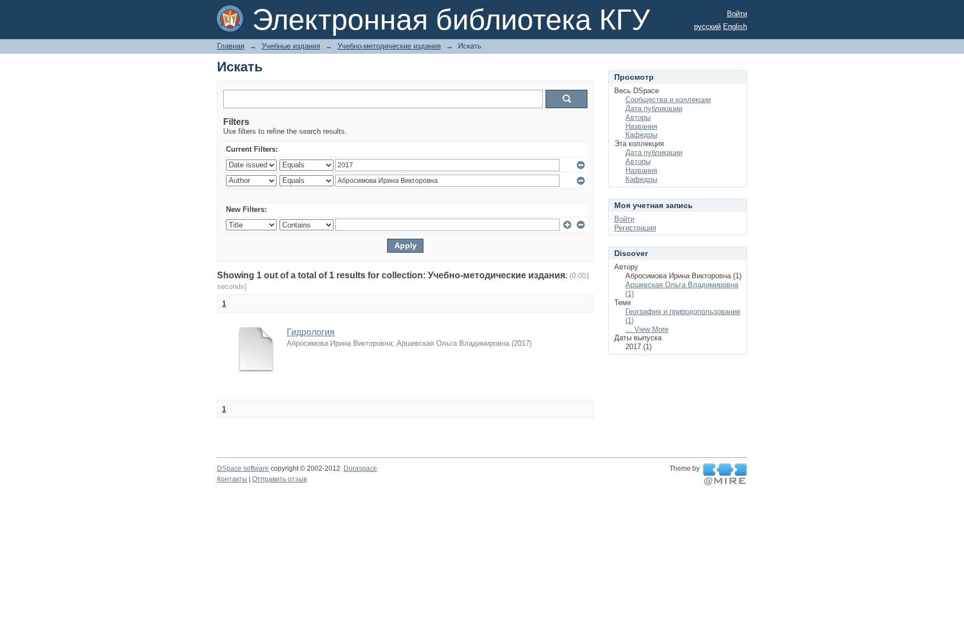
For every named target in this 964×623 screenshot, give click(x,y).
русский (707, 26)
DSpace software (243, 468)
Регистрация (635, 228)
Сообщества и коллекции (668, 99)
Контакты (232, 479)
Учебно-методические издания (389, 46)
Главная (230, 46)
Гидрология (311, 332)
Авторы (637, 117)
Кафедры (641, 135)
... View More (646, 329)
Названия (641, 126)
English (735, 26)
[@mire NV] (725, 475)
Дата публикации (653, 108)
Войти (737, 13)
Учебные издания (291, 46)
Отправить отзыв (279, 479)
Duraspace (360, 468)
